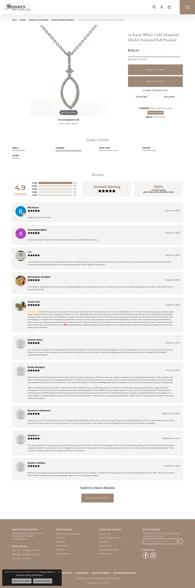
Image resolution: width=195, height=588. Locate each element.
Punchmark (103, 583)
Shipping (141, 97)
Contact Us (104, 534)
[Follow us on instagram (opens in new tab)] (153, 555)
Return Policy (65, 573)
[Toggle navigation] (187, 7)
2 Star (34, 192)
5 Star (34, 183)
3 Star (34, 189)
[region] (68, 70)
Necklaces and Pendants (38, 20)
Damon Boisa (35, 339)
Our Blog (103, 542)
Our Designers (63, 554)
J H (29, 252)
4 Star (34, 186)
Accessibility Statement (124, 573)
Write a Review (97, 498)
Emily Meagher (36, 367)
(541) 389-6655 (68, 123)
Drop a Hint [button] (155, 81)
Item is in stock (155, 113)
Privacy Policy (82, 573)
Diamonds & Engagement (69, 534)
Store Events (105, 554)
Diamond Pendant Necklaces (62, 20)
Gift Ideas (60, 550)
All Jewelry (61, 538)
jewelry (23, 20)
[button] (154, 7)
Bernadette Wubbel (39, 277)
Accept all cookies (42, 581)
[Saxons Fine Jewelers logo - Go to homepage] (17, 7)
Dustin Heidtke (36, 463)
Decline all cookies (22, 581)
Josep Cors (34, 301)
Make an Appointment (110, 538)
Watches (60, 542)
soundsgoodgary (37, 229)
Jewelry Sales (62, 546)
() (75, 183)
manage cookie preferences (29, 575)
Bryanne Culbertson (39, 410)
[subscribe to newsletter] (178, 541)
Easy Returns (105, 546)
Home (14, 20)
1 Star (34, 195)
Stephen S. (34, 435)
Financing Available (108, 550)
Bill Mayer (33, 207)
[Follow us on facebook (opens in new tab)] (145, 555)
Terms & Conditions (101, 573)
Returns (169, 97)
